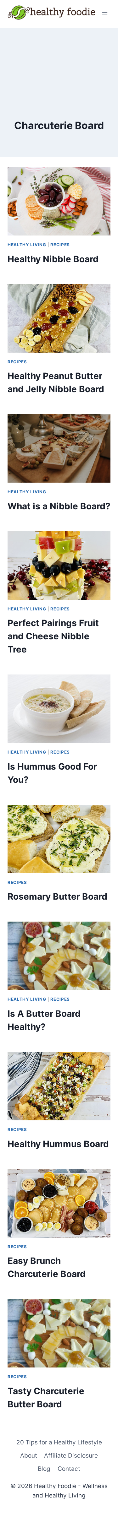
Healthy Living (27, 244)
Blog (44, 1468)
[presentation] (59, 201)
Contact (69, 1468)
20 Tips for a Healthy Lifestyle (59, 1442)
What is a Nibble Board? (59, 506)
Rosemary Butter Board (57, 896)
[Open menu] (104, 12)
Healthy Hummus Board (58, 1144)
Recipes (60, 244)
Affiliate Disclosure (71, 1455)
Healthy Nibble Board (53, 259)
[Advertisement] (59, 59)
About (28, 1455)
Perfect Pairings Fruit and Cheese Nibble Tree (53, 636)
